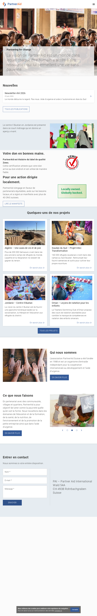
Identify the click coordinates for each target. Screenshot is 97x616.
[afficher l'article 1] (67, 430)
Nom (7, 472)
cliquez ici (58, 611)
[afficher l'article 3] (76, 430)
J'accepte (75, 609)
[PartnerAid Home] (13, 4)
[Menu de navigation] (93, 4)
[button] (72, 135)
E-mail (8, 480)
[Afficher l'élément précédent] (62, 430)
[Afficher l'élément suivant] (81, 430)
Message (9, 489)
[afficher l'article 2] (72, 430)
